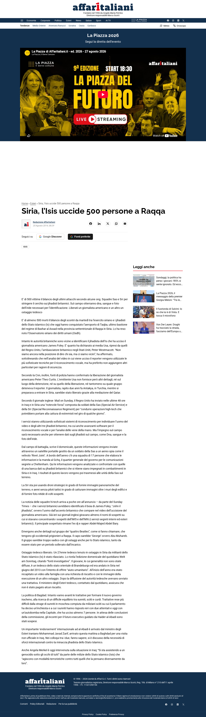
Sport (98, 20)
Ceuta (81, 25)
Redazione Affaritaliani (44, 222)
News (78, 20)
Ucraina (72, 25)
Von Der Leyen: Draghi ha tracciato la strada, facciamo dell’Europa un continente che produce (169, 328)
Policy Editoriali (37, 704)
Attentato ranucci (57, 25)
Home (25, 203)
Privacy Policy (87, 714)
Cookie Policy (101, 714)
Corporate (45, 20)
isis (25, 246)
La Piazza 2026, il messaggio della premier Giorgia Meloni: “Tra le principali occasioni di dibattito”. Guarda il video (169, 297)
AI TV (108, 20)
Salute (89, 20)
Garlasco (91, 25)
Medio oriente (39, 25)
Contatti (24, 704)
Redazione (51, 704)
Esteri (68, 20)
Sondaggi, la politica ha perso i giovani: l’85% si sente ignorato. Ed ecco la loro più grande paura (169, 281)
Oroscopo (181, 26)
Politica (58, 20)
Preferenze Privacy (116, 714)
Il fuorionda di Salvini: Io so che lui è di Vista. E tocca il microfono (169, 312)
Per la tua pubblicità (68, 704)
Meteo (166, 26)
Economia (31, 20)
